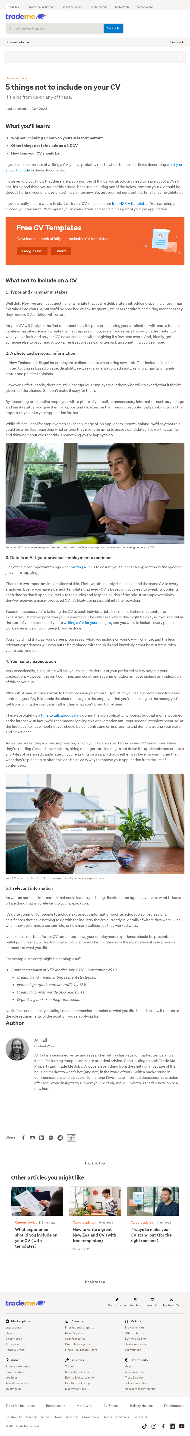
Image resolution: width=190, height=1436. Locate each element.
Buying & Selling (135, 1339)
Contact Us (140, 1417)
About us (31, 1417)
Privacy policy (91, 1417)
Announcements (135, 1372)
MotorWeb (122, 7)
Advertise (72, 1417)
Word (61, 251)
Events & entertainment (81, 1377)
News (58, 1417)
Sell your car (133, 1350)
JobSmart (12, 1377)
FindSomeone (99, 7)
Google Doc (32, 251)
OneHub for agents (77, 1344)
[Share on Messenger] (51, 1138)
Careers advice (15, 1372)
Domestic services (77, 1372)
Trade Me (13, 7)
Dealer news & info (137, 1344)
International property (79, 1327)
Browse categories (18, 1366)
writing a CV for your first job (87, 622)
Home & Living (15, 1350)
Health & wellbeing (77, 1383)
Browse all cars (135, 1327)
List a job (177, 42)
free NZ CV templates (130, 203)
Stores (10, 1333)
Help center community (140, 1389)
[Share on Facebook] (23, 1138)
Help (128, 1366)
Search (113, 28)
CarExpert (111, 1406)
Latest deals (14, 1327)
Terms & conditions (116, 1417)
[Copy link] (71, 1138)
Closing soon (14, 1339)
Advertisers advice (18, 1383)
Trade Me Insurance (41, 7)
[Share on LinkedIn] (41, 1138)
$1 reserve (12, 1344)
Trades (69, 1366)
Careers (46, 1417)
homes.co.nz (144, 7)
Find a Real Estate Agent (81, 1350)
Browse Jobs (15, 42)
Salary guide (14, 1389)
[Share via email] (32, 1138)
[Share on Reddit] (60, 1138)
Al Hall (40, 1040)
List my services (75, 1389)
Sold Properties (75, 1339)
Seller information (136, 1383)
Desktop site (14, 1417)
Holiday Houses (72, 7)
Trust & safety (134, 1377)
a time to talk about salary (60, 715)
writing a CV (81, 566)
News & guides (74, 1333)
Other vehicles (134, 1333)
